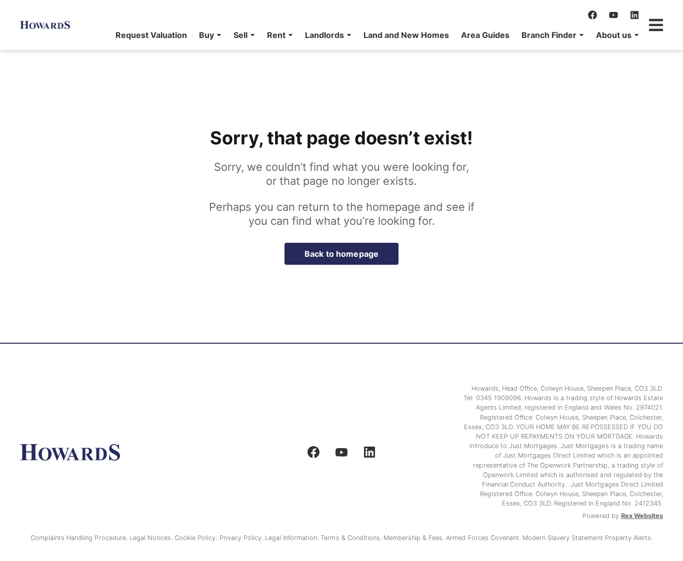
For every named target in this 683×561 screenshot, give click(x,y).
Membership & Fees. (415, 538)
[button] (210, 35)
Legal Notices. (152, 538)
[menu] (374, 35)
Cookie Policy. (196, 538)
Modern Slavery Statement (563, 538)
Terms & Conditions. (352, 538)
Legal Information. (292, 538)
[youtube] (613, 14)
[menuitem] (151, 35)
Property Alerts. (628, 538)
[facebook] (592, 14)
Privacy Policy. (242, 538)
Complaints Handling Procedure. (80, 538)
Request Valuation (151, 35)
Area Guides (485, 35)
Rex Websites (642, 516)
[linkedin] (634, 14)
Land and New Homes (406, 35)
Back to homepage (341, 254)
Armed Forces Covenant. (484, 538)
